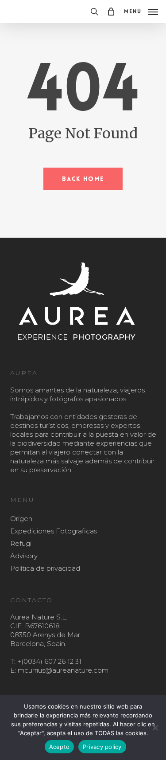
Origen (21, 518)
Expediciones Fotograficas (53, 531)
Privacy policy (102, 746)
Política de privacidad (45, 568)
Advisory (24, 556)
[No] (155, 727)
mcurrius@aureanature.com (63, 670)
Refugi (20, 543)
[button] (141, 11)
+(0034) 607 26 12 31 (49, 661)
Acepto (59, 746)
